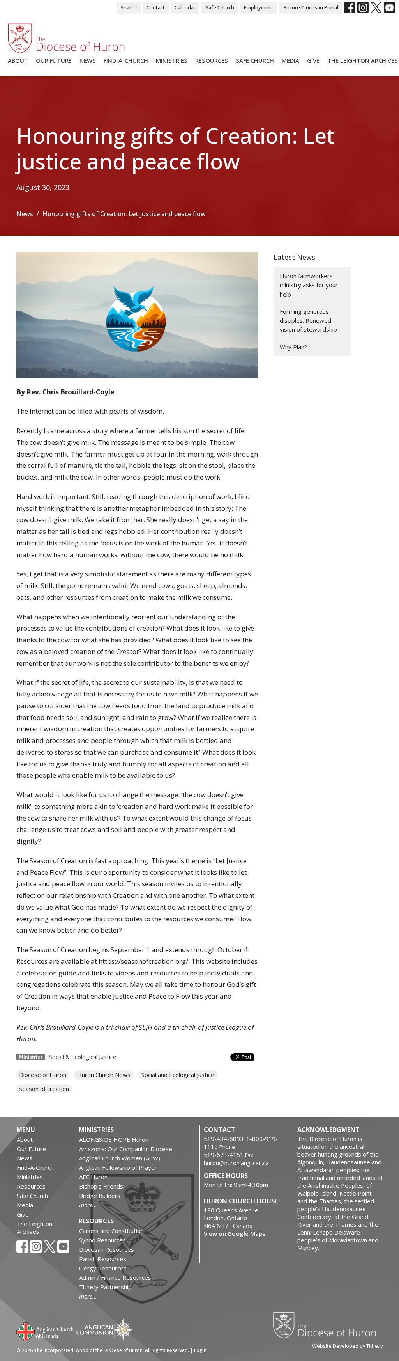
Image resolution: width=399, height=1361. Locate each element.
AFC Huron (93, 1177)
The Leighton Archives (362, 60)
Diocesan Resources (106, 1249)
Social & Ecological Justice (83, 1057)
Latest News (294, 257)
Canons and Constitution (111, 1231)
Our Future (54, 60)
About (18, 60)
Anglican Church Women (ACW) (119, 1158)
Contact (156, 7)
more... (88, 1205)
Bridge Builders (99, 1195)
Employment (259, 7)
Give (313, 60)
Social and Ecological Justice (177, 1074)
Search (128, 7)
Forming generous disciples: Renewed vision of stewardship (308, 320)
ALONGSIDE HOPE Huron (113, 1139)
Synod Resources (102, 1240)
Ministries (171, 60)
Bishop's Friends (101, 1186)
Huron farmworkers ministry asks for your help (309, 285)
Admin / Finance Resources (115, 1277)
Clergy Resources (103, 1268)
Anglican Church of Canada (45, 1330)
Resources (211, 60)
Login (200, 1350)
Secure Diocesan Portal (310, 7)
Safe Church (219, 7)
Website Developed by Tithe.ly (347, 1346)
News (87, 60)
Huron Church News (104, 1074)
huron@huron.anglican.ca (236, 1163)
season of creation (44, 1089)
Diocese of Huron (42, 1074)
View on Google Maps (234, 1233)
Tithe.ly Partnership (105, 1287)
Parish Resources (102, 1259)
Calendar (185, 7)
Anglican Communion (105, 1329)
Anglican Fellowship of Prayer (118, 1167)
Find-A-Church (126, 60)
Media (290, 60)
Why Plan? (293, 347)
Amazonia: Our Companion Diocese (125, 1149)
